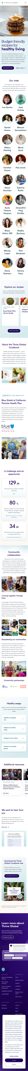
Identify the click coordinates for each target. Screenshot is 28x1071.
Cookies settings (14, 1056)
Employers (4, 1005)
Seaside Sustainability (14, 537)
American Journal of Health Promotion (14, 516)
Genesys (17, 983)
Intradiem (17, 989)
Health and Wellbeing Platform (7, 978)
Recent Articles (19, 1014)
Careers (17, 1005)
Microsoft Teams (19, 980)
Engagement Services (7, 991)
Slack (16, 977)
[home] (10, 2)
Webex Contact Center (19, 992)
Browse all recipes (14, 330)
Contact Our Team (7, 937)
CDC (14, 493)
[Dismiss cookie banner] (22, 1018)
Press (16, 1011)
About (16, 1008)
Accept (14, 1060)
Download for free (7, 68)
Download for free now (12, 876)
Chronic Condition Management (6, 987)
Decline (14, 1064)
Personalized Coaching (5, 982)
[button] (25, 3)
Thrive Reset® (5, 994)
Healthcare (4, 1008)
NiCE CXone (18, 996)
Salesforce (18, 986)
